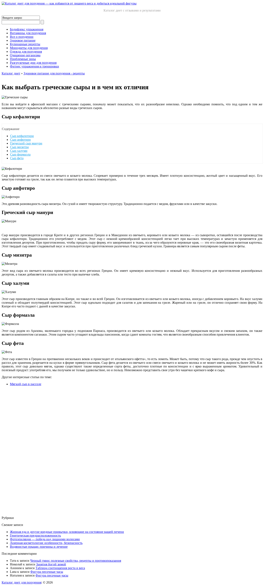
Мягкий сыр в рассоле (25, 384)
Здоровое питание (22, 40)
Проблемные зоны (23, 59)
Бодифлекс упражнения (26, 29)
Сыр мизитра (19, 147)
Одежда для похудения (26, 51)
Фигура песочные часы (46, 571)
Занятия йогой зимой (51, 564)
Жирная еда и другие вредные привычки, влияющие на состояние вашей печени (67, 532)
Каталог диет (11, 73)
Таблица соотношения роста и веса (60, 568)
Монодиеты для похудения (29, 48)
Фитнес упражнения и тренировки (34, 66)
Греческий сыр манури (26, 143)
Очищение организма (25, 55)
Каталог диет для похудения (21, 582)
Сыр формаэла (20, 154)
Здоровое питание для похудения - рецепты (54, 73)
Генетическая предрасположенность (35, 535)
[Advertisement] (125, 451)
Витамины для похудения (28, 33)
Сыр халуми (18, 150)
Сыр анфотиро (20, 139)
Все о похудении (21, 36)
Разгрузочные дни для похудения (33, 62)
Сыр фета (17, 158)
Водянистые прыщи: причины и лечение (39, 546)
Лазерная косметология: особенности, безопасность (46, 543)
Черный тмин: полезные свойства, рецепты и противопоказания (75, 560)
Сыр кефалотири (22, 136)
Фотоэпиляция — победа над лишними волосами (45, 539)
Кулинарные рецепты (25, 44)
